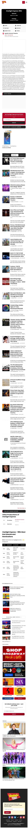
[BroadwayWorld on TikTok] (18, 817)
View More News (21, 508)
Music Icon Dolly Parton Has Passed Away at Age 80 (14, 750)
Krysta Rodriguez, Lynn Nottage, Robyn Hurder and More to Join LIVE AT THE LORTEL (17, 339)
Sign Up (14, 122)
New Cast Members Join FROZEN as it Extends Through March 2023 (17, 294)
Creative (19, 25)
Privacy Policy (17, 824)
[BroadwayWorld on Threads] (21, 817)
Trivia (18, 30)
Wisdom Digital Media (17, 823)
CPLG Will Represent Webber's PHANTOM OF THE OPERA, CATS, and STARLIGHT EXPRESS (17, 424)
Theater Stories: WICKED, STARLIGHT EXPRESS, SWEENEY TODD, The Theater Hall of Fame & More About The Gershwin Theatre (18, 323)
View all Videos (5, 641)
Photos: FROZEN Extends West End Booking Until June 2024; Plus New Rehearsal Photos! (17, 227)
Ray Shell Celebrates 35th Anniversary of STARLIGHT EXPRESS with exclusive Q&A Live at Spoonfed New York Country (17, 409)
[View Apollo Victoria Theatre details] (14, 46)
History (7, 28)
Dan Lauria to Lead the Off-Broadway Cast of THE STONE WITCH (17, 467)
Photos (18, 28)
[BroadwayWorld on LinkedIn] (15, 817)
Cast (6, 25)
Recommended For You (7, 583)
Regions (15, 821)
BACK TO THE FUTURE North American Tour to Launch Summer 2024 (17, 254)
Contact (16, 820)
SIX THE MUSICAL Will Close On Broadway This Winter (14, 765)
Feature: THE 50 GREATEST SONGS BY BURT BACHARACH (16, 268)
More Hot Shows (8, 698)
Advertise (8, 820)
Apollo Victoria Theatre (11, 33)
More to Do (7, 30)
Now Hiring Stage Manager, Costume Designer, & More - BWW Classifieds (17, 281)
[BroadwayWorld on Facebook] (9, 817)
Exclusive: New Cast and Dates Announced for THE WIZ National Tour (13, 779)
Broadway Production (19, 519)
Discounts (20, 698)
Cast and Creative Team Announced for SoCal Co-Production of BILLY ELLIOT (18, 480)
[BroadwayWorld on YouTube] (24, 817)
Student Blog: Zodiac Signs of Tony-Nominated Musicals (16, 306)
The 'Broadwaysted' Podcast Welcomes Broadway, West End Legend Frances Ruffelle (17, 367)
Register (16, 2)
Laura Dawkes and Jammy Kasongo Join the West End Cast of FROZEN (17, 241)
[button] (23, 2)
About (12, 820)
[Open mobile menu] (26, 2)
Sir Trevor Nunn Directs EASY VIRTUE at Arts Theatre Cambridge (17, 160)
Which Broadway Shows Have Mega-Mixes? (17, 185)
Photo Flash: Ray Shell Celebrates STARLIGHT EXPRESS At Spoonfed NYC (17, 392)
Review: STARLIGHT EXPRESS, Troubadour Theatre (17, 198)
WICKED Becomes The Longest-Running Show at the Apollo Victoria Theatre (17, 173)
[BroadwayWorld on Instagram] (12, 817)
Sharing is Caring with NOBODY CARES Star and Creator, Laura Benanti (18, 632)
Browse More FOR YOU (13, 617)
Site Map (19, 821)
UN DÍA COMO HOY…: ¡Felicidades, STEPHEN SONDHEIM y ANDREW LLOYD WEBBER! (17, 439)
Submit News (9, 821)
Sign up (14, 714)
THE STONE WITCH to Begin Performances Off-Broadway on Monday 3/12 (16, 454)
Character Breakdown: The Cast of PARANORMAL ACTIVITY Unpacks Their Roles (19, 627)
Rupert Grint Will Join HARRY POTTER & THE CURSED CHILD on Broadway (13, 735)
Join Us (20, 820)
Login (20, 2)
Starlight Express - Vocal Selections (9, 146)
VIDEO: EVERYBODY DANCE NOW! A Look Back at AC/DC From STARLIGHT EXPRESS (16, 353)
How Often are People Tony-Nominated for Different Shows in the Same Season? (17, 212)
